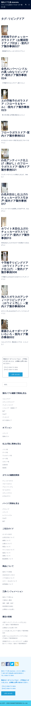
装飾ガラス (5, 436)
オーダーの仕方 (7, 534)
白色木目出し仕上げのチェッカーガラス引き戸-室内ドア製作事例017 (14, 199)
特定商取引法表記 (7, 606)
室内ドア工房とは (7, 597)
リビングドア (6, 399)
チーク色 (5, 452)
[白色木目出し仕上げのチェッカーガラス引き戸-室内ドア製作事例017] (4, 188)
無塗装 (4, 468)
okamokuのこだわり (8, 575)
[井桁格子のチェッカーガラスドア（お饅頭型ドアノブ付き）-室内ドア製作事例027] (4, 30)
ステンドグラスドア (8, 402)
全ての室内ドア (7, 420)
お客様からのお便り (8, 609)
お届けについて (7, 543)
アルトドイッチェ (7, 487)
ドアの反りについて (8, 578)
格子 (3, 521)
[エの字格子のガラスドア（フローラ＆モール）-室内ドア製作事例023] (4, 94)
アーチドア (5, 417)
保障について (6, 556)
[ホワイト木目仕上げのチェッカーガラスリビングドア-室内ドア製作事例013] (3, 222)
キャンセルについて (8, 549)
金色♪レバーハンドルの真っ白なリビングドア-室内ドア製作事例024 (14, 73)
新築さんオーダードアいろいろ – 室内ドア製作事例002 (14, 334)
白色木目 (5, 464)
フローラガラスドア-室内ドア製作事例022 (15, 134)
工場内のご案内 (7, 600)
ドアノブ (5, 433)
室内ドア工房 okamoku (10, 2)
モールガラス (6, 490)
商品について (6, 546)
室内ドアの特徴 (7, 572)
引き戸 (4, 414)
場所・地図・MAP (7, 603)
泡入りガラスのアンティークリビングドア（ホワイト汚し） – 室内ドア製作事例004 (14, 301)
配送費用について (7, 559)
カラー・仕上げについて (9, 581)
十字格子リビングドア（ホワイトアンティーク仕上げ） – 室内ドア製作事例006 (14, 267)
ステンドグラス (7, 493)
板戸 (3, 411)
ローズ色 (5, 458)
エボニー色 (5, 461)
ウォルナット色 (7, 455)
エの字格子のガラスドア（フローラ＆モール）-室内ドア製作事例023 (15, 105)
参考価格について (7, 584)
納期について (6, 540)
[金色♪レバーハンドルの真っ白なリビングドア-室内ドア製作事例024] (4, 62)
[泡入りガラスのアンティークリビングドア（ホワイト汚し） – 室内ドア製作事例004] (4, 290)
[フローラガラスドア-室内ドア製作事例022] (4, 126)
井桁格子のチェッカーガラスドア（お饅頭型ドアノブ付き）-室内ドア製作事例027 (15, 41)
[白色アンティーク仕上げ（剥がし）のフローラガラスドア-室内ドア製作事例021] (5, 153)
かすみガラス (6, 496)
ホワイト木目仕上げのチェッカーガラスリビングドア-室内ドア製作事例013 (15, 233)
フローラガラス (7, 484)
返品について (6, 553)
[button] (25, 4)
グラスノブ (5, 509)
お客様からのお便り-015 (9, 627)
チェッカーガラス (7, 481)
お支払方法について (8, 537)
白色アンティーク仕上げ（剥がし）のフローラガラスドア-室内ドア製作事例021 (15, 165)
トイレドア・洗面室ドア (9, 408)
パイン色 (5, 449)
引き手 (4, 518)
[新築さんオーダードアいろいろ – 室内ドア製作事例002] (4, 324)
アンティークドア (7, 405)
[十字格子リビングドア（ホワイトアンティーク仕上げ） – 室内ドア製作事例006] (4, 256)
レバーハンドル (7, 515)
